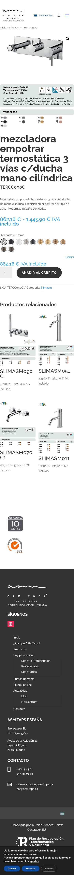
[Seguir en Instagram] (10, 624)
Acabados (7, 235)
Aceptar (12, 868)
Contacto (19, 709)
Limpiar (70, 257)
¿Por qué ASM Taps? (26, 643)
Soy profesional (23, 655)
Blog (24, 696)
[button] (67, 38)
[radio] (33, 242)
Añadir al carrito (39, 273)
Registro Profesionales (35, 660)
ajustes (34, 861)
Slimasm (14, 27)
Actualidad (20, 690)
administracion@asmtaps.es (35, 784)
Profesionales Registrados (30, 669)
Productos (20, 649)
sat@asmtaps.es (27, 788)
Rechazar (31, 868)
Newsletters (29, 701)
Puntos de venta (24, 679)
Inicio (3, 27)
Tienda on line (22, 684)
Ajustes (49, 868)
